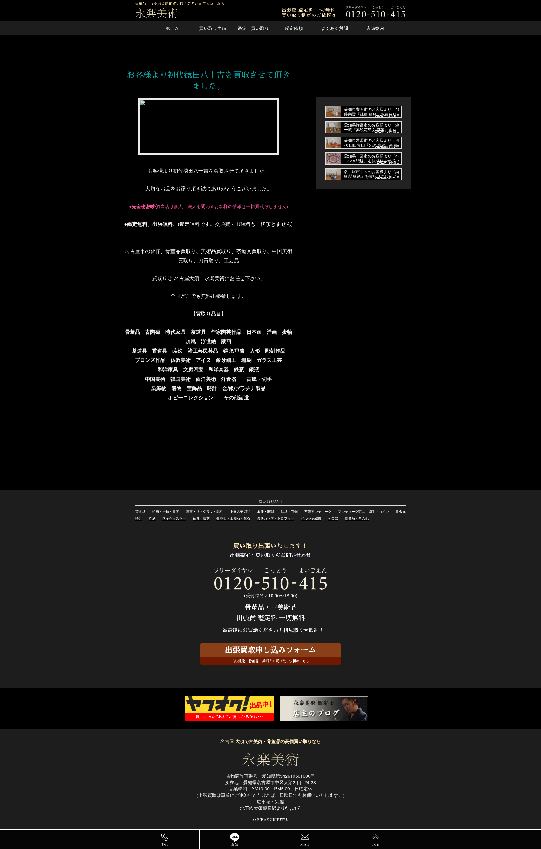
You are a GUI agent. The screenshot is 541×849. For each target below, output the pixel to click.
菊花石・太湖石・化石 (233, 518)
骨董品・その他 (357, 518)
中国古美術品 (240, 511)
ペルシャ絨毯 (311, 518)
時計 (138, 518)
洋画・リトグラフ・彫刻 (204, 511)
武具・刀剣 (289, 511)
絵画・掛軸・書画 (165, 511)
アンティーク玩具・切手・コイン (363, 511)
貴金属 (401, 511)
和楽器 (333, 518)
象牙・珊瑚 (265, 511)
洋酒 (152, 518)
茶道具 (140, 511)
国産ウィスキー (174, 518)
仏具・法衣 (201, 518)
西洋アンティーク (317, 511)
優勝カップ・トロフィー (275, 518)
